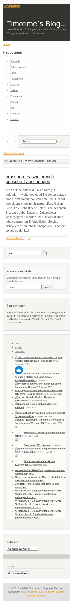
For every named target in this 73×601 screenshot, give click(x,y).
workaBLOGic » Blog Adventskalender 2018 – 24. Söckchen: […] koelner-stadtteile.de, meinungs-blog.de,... (39, 494)
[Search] (59, 141)
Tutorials (14, 84)
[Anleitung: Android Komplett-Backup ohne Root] (24, 413)
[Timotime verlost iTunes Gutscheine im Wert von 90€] (26, 419)
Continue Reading (15, 238)
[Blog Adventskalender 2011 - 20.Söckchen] (19, 461)
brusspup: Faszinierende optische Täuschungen (30, 179)
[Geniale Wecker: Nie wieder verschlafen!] (20, 397)
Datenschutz (46, 591)
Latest (17, 343)
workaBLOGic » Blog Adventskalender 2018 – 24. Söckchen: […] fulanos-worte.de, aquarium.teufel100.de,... (39, 504)
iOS (12, 108)
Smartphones (17, 96)
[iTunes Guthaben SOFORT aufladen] (22, 404)
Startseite (15, 61)
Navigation (11, 6)
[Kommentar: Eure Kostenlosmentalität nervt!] (19, 432)
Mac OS (14, 119)
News (13, 73)
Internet (14, 90)
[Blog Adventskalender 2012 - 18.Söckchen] (28, 448)
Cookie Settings (36, 595)
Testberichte (16, 78)
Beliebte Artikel (18, 67)
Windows (15, 113)
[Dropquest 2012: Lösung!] (19, 445)
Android (14, 102)
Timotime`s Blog (33, 24)
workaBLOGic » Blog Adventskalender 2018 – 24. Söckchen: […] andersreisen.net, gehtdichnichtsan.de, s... (39, 514)
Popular (18, 347)
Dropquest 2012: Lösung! (37, 445)
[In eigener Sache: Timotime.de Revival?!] (29, 383)
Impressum (30, 591)
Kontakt (60, 591)
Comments (20, 351)
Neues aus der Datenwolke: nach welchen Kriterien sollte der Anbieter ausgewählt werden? (37, 377)
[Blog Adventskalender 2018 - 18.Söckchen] (36, 357)
